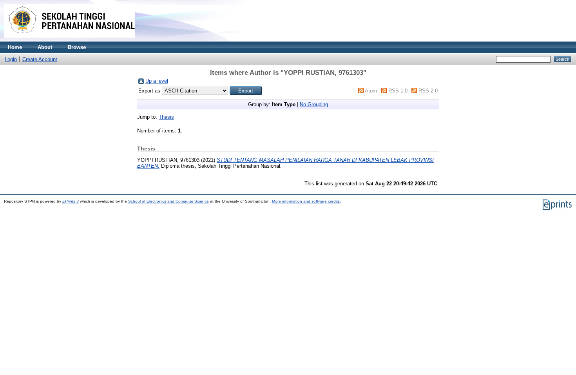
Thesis (166, 117)
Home (15, 47)
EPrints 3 (70, 201)
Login (11, 59)
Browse (77, 47)
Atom (371, 91)
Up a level (156, 81)
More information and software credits (306, 201)
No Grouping (314, 104)
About (45, 47)
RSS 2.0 (428, 91)
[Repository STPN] (69, 40)
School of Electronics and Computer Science (168, 201)
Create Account (39, 59)
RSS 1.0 (398, 91)
